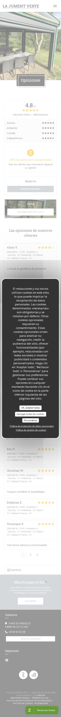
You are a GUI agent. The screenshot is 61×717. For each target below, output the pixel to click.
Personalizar (30, 420)
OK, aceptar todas (30, 407)
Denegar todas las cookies (30, 414)
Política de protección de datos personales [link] (32, 426)
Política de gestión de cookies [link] (31, 430)
